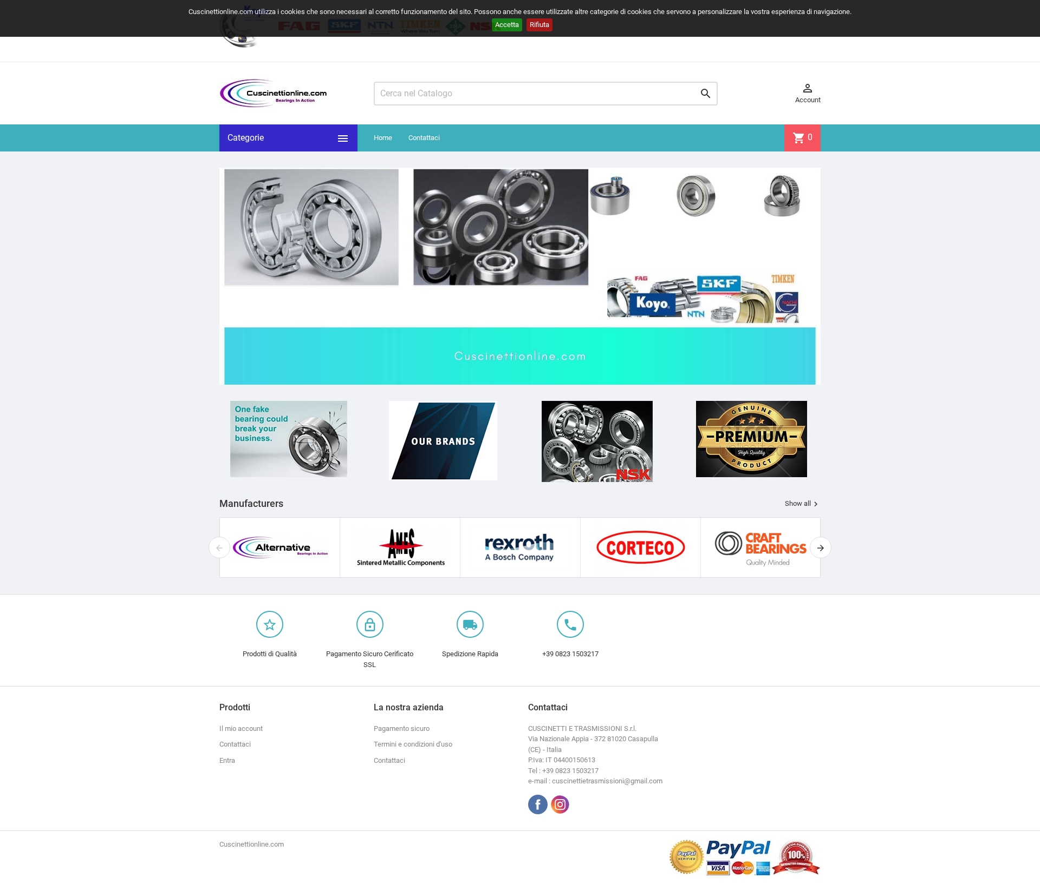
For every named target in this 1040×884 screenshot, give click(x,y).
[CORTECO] (641, 547)
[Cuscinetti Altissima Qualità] (751, 439)
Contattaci (424, 138)
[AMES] (400, 547)
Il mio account (241, 728)
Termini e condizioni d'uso (413, 744)
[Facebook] (538, 804)
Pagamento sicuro (402, 728)
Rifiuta (539, 25)
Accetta (507, 25)
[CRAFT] (761, 547)
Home (383, 138)
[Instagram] (560, 804)
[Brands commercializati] (443, 440)
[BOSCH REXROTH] (520, 547)
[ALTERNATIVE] (280, 547)
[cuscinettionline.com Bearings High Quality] (520, 276)
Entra (227, 760)
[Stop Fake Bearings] (288, 439)
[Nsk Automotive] (597, 441)
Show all (803, 503)
